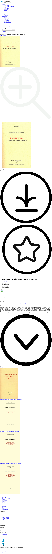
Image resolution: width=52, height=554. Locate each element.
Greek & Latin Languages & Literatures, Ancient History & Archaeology (14, 303)
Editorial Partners (7, 15)
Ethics (5, 14)
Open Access (6, 13)
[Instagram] (3, 543)
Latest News (6, 25)
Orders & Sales (6, 17)
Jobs (3, 519)
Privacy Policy (4, 549)
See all (1, 367)
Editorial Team (6, 12)
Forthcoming (6, 8)
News (3, 24)
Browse (3, 4)
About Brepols (6, 21)
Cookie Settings (5, 552)
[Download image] (26, 222)
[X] (3, 542)
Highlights (6, 9)
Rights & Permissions (7, 22)
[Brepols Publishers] (5, 2)
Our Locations (6, 20)
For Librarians (6, 18)
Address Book (6, 19)
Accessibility (4, 551)
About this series (3, 35)
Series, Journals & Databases (9, 6)
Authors (3, 11)
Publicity (5, 10)
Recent (5, 7)
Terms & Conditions (5, 550)
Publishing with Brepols (6, 505)
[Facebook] (3, 540)
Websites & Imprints (5, 518)
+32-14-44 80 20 (4, 534)
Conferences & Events (8, 26)
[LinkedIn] (3, 545)
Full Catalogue (6, 5)
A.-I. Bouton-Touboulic (5, 281)
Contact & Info (4, 16)
